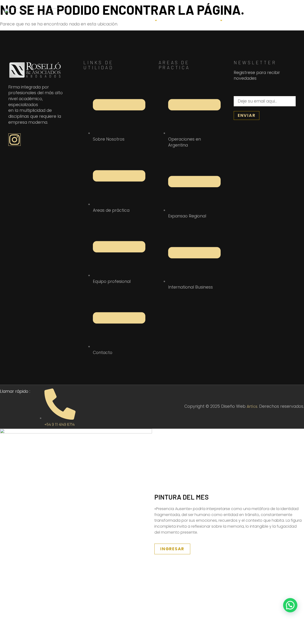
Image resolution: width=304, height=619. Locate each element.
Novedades (246, 20)
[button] (290, 605)
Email (240, 91)
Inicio (74, 20)
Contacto (285, 20)
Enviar (247, 115)
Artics (252, 406)
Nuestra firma (131, 20)
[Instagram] (14, 139)
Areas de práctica (191, 20)
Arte (97, 20)
